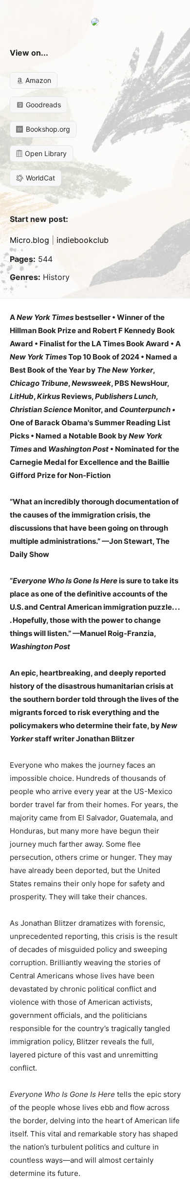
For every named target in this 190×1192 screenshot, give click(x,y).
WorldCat (39, 178)
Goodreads (42, 104)
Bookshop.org (47, 129)
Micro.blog (29, 240)
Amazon (37, 80)
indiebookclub (83, 240)
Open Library (45, 153)
